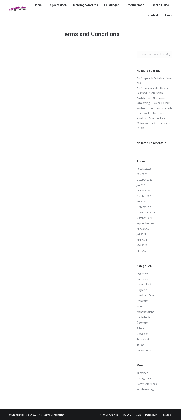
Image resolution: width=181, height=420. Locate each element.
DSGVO (127, 414)
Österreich (142, 322)
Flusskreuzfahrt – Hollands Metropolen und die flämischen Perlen (154, 123)
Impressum (151, 414)
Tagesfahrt (143, 339)
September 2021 (146, 223)
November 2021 (146, 212)
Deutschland (144, 284)
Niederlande (143, 317)
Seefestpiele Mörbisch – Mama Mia (154, 80)
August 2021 (144, 228)
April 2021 (142, 250)
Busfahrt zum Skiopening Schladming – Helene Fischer (153, 101)
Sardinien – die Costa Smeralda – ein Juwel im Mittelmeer (154, 111)
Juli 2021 (141, 234)
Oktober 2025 (144, 179)
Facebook (167, 414)
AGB (138, 414)
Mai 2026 (142, 174)
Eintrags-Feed (144, 378)
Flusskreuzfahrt (145, 295)
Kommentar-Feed (147, 384)
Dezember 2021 (146, 207)
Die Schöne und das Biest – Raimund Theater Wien (152, 90)
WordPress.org (145, 389)
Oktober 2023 (144, 196)
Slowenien (142, 333)
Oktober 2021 (144, 218)
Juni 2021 (142, 239)
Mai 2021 (142, 245)
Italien (140, 306)
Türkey (140, 344)
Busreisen (142, 279)
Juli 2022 (141, 201)
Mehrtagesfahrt (145, 311)
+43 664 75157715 (109, 414)
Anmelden (142, 373)
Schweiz (141, 328)
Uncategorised (145, 350)
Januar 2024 (143, 190)
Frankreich (142, 301)
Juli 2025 (141, 185)
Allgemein (142, 273)
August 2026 (144, 168)
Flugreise (142, 290)
